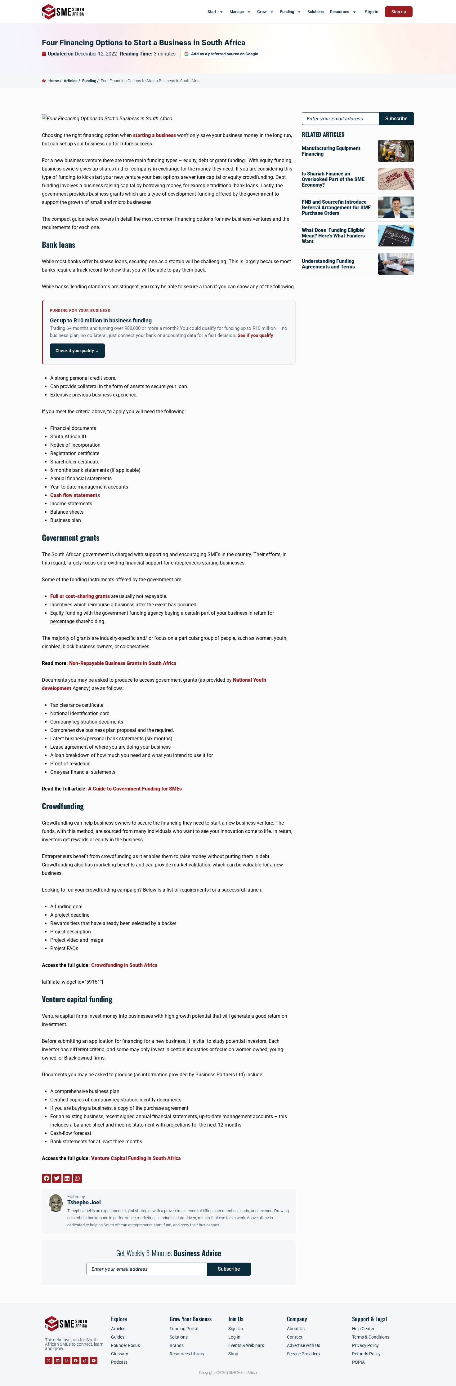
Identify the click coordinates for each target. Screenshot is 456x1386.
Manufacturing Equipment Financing (331, 151)
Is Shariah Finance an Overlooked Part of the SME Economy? (333, 179)
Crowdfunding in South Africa (124, 965)
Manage (237, 11)
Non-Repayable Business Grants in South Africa (123, 663)
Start (212, 11)
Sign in (371, 11)
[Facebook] (75, 1360)
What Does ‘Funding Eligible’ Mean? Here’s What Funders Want (333, 235)
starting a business (154, 135)
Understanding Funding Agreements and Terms (328, 264)
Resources (339, 11)
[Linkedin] (57, 1360)
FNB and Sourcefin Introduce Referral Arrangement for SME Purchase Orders (336, 207)
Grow (262, 11)
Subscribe (229, 1269)
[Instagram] (66, 1360)
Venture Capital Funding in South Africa (136, 1158)
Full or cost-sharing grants (80, 596)
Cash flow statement (73, 495)
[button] (46, 1178)
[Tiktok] (84, 1360)
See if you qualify (255, 335)
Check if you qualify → (77, 350)
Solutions (315, 11)
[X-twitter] (48, 1360)
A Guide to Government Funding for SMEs (135, 789)
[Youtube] (93, 1360)
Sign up (398, 11)
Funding (287, 11)
